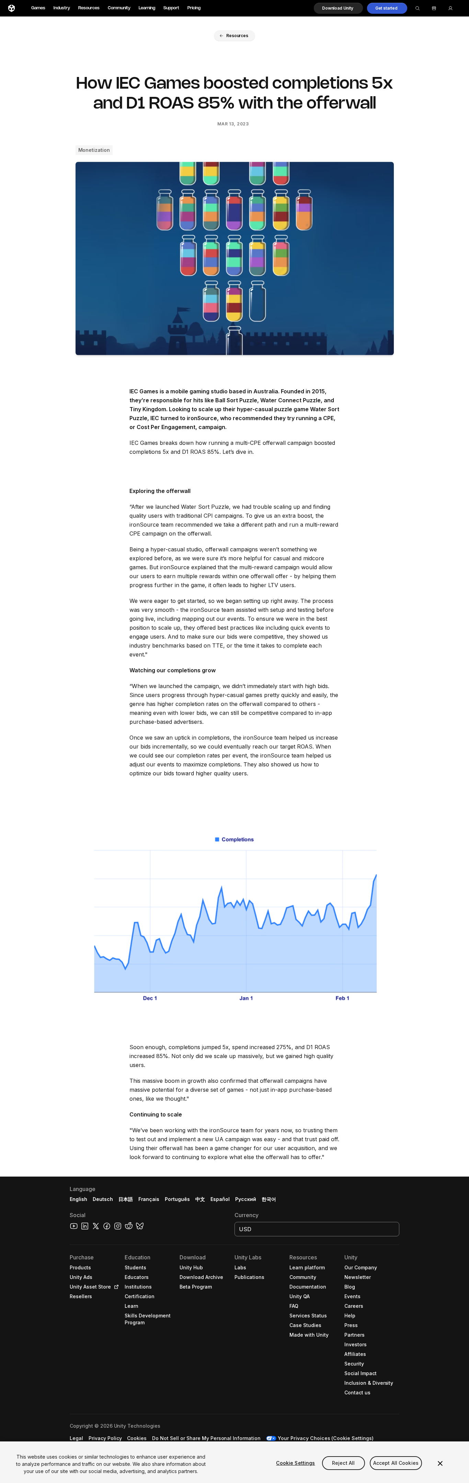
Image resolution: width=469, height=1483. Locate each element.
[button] (338, 8)
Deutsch (103, 1199)
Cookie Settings (295, 1463)
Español (220, 1199)
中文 (200, 1199)
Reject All (343, 1463)
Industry (62, 8)
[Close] (440, 1463)
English (78, 1199)
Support (171, 8)
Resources (89, 8)
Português (177, 1199)
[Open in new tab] (115, 1287)
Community (119, 8)
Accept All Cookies (396, 1463)
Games (38, 8)
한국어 (269, 1199)
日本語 (125, 1199)
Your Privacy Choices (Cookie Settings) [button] (326, 1438)
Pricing (194, 8)
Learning (147, 8)
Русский (245, 1199)
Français (149, 1199)
